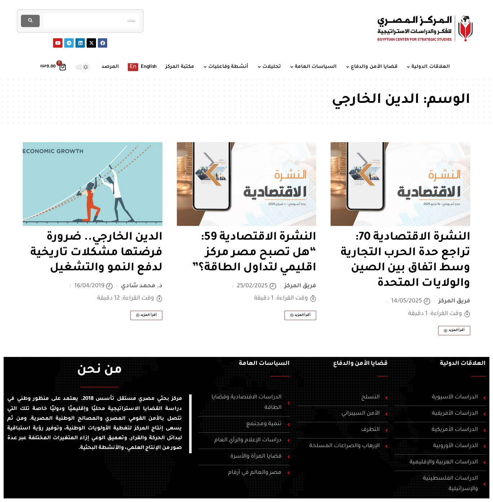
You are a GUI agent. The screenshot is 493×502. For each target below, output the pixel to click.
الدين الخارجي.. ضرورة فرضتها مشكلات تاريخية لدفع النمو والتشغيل (96, 253)
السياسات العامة (264, 364)
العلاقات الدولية (463, 364)
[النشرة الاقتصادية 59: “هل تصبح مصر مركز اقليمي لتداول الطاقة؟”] (247, 184)
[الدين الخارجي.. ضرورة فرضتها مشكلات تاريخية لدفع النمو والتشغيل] (92, 184)
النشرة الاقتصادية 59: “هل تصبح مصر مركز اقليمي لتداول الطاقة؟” (252, 253)
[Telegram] (69, 43)
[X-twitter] (91, 43)
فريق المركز (455, 301)
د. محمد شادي (141, 286)
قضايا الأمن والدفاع (360, 364)
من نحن (99, 371)
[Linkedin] (80, 43)
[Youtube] (57, 43)
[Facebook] (102, 43)
